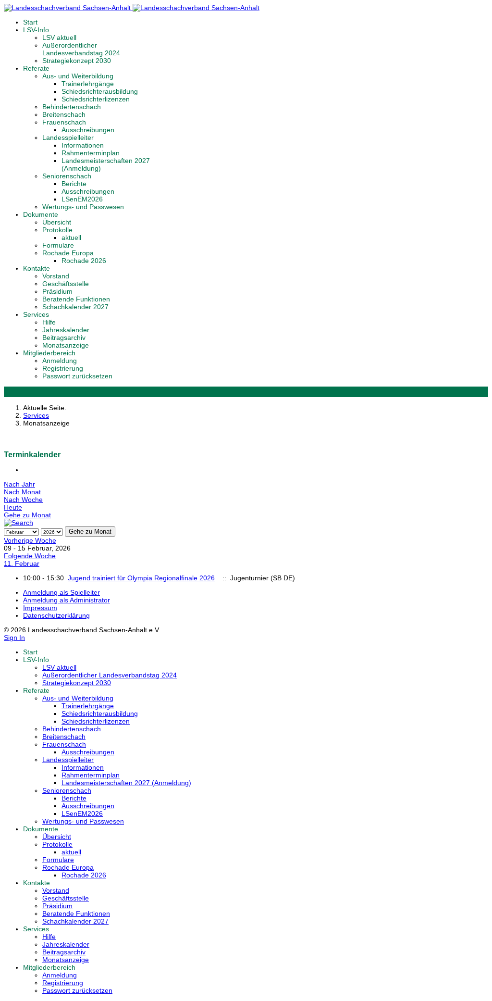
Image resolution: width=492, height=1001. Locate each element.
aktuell (71, 237)
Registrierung (62, 368)
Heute (13, 507)
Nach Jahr (19, 484)
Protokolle (57, 230)
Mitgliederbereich (49, 353)
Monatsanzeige (65, 345)
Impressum (40, 608)
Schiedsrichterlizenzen (96, 99)
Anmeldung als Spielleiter (61, 592)
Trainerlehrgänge (88, 84)
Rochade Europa (68, 253)
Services (36, 314)
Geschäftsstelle (65, 284)
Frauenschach (64, 122)
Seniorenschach (66, 176)
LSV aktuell (59, 37)
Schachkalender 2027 (75, 307)
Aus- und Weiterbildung (77, 76)
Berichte (74, 184)
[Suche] (18, 522)
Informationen (83, 145)
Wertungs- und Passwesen (83, 207)
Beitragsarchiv (64, 337)
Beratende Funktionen (76, 299)
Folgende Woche (30, 556)
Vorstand (55, 276)
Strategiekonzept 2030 (76, 60)
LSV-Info (36, 30)
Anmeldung (59, 360)
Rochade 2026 (84, 260)
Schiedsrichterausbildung (100, 91)
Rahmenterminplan (91, 153)
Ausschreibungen (88, 130)
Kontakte (36, 268)
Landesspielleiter (68, 137)
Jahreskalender (65, 330)
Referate (36, 68)
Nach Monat (22, 492)
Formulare (58, 245)
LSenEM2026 (82, 199)
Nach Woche (23, 499)
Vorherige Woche (30, 540)
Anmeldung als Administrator (66, 600)
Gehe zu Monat (27, 515)
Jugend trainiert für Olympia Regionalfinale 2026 (141, 578)
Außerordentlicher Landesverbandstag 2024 (81, 49)
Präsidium (57, 291)
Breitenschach (64, 114)
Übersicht (56, 222)
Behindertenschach (71, 107)
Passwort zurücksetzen (77, 376)
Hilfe (49, 322)
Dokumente (40, 214)
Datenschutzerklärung (56, 615)
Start (30, 22)
